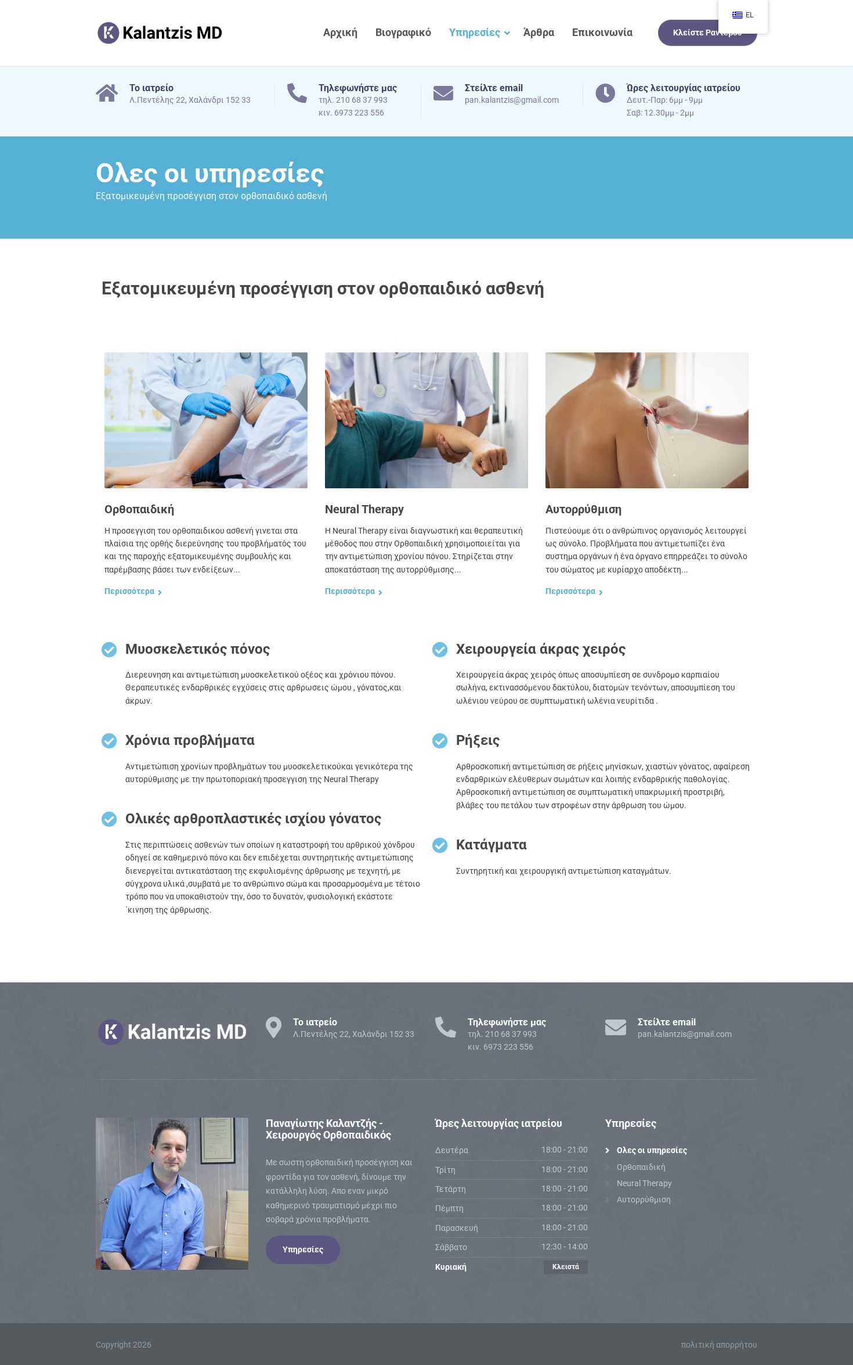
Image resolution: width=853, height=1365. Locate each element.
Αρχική (340, 32)
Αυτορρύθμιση (583, 509)
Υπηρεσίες (474, 32)
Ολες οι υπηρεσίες (652, 1150)
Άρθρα (538, 32)
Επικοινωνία (602, 32)
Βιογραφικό (403, 32)
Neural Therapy (364, 509)
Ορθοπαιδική (139, 509)
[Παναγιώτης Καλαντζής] (159, 33)
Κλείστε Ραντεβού (707, 32)
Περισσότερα (129, 591)
